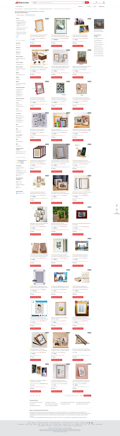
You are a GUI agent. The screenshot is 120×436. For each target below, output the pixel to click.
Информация (82, 422)
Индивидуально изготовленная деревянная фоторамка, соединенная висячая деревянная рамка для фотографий (39, 224)
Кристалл (18, 49)
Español (47, 424)
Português (55, 424)
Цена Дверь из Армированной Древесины (83, 402)
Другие (17, 36)
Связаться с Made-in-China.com (67, 422)
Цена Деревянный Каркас (35, 405)
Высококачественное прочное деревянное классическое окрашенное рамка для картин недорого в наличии (81, 349)
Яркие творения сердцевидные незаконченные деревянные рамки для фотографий (80, 287)
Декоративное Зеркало (21, 34)
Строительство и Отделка (21, 32)
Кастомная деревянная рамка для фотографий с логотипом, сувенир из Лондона (80, 255)
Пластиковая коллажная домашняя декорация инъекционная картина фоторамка (37, 130)
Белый (18, 132)
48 (39, 395)
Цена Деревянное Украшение (82, 403)
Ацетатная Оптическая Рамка (100, 55)
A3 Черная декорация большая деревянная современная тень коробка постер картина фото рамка (59, 381)
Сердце (18, 79)
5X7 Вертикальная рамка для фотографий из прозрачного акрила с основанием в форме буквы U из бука (60, 349)
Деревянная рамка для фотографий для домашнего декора (59, 318)
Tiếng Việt (93, 424)
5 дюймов (19, 92)
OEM (19, 183)
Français (43, 424)
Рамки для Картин (97, 46)
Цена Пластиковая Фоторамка (51, 405)
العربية (73, 424)
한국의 (70, 424)
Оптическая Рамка (98, 42)
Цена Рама (32, 403)
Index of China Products (67, 425)
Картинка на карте (21, 151)
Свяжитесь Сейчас (36, 46)
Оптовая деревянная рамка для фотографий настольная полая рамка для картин (38, 349)
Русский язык (65, 424)
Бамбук (18, 54)
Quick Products (49, 425)
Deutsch (51, 424)
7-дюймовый (19, 89)
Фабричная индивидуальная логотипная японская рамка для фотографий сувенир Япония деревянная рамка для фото (60, 287)
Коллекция (19, 64)
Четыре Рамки (20, 120)
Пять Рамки (19, 121)
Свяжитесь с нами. (21, 193)
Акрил (18, 45)
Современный (20, 106)
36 (36, 395)
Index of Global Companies (77, 425)
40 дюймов (19, 100)
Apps (95, 6)
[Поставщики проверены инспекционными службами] (21, 161)
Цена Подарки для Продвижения (51, 403)
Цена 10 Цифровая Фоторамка (36, 402)
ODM (19, 181)
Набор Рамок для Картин (99, 49)
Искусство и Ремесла (20, 20)
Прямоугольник (20, 74)
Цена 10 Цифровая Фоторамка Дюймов (68, 402)
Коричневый (19, 141)
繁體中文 (35, 424)
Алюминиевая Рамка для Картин (100, 38)
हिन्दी (81, 424)
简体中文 (30, 424)
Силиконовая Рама (98, 40)
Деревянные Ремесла (21, 25)
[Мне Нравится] (89, 422)
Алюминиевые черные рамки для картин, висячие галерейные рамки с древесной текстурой (81, 381)
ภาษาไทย (85, 424)
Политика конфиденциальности (55, 422)
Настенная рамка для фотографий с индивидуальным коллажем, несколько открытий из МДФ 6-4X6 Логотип (38, 192)
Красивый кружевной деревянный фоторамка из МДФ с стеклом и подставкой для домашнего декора (81, 67)
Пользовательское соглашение (42, 422)
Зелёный (18, 137)
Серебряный (20, 126)
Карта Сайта (77, 422)
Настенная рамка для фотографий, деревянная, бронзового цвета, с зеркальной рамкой (81, 318)
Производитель (21, 170)
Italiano (60, 424)
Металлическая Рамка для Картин (101, 53)
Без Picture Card (20, 153)
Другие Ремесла (21, 29)
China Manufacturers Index (57, 425)
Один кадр (19, 115)
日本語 (39, 424)
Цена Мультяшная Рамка (50, 402)
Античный (19, 104)
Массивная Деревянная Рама (100, 51)
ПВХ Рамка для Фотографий (100, 48)
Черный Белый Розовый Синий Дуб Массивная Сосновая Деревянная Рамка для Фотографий (60, 255)
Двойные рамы (20, 117)
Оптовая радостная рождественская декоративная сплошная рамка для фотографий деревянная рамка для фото (38, 98)
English (27, 424)
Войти (104, 3)
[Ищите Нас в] (91, 422)
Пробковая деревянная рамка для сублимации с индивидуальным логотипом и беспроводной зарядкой (81, 161)
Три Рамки (19, 118)
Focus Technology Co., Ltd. (59, 428)
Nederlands (77, 424)
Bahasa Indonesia (99, 424)
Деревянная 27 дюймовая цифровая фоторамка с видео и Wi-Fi (38, 381)
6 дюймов (19, 91)
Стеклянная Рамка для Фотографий (101, 44)
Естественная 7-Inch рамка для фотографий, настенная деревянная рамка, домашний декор (39, 255)
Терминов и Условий (63, 431)
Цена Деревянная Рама (65, 403)
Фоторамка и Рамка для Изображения (21, 22)
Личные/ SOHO (20, 174)
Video (47, 18)
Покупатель (80, 6)
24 (33, 395)
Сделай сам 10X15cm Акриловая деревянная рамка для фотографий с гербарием (80, 35)
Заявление (34, 422)
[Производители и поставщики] (22, 2)
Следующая (87, 395)
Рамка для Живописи (22, 27)
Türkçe (89, 424)
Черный (19, 130)
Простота (19, 111)
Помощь (89, 6)
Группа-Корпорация (21, 172)
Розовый (18, 146)
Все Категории (20, 6)
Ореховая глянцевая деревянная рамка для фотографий (81, 224)
